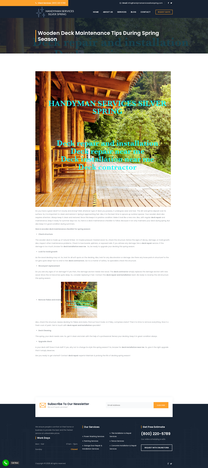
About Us (108, 12)
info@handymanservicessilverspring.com (145, 3)
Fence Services (117, 441)
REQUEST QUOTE (164, 12)
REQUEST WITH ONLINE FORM (157, 447)
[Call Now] (5, 463)
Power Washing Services (94, 436)
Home (96, 12)
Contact (146, 12)
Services (122, 12)
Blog (133, 12)
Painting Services (91, 441)
